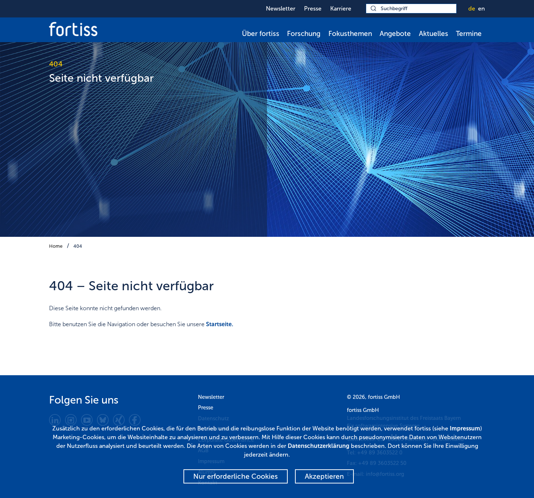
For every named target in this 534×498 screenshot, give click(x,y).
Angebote (395, 33)
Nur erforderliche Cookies (235, 476)
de (471, 8)
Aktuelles (433, 33)
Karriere (340, 8)
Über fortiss (260, 33)
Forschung (303, 33)
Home (55, 246)
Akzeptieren (324, 476)
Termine (469, 33)
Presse (312, 8)
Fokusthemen (350, 33)
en (481, 8)
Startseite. (219, 324)
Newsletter (280, 8)
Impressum (465, 428)
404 (77, 246)
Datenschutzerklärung (318, 445)
